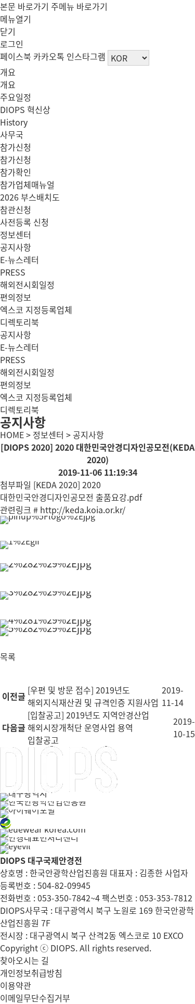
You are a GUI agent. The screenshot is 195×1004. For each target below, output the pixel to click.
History (14, 122)
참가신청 (15, 147)
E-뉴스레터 (19, 259)
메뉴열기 (15, 19)
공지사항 (15, 247)
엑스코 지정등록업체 (36, 309)
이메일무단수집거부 (35, 997)
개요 (8, 72)
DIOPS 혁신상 (25, 109)
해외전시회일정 (27, 284)
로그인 (11, 44)
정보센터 (15, 234)
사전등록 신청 (24, 222)
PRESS (12, 272)
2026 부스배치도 (30, 197)
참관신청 (15, 209)
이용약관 (15, 985)
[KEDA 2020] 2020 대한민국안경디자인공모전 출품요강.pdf (71, 490)
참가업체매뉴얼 (27, 184)
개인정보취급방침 (31, 972)
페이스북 (15, 56)
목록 (8, 656)
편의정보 (15, 297)
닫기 (8, 31)
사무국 (11, 134)
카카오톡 (48, 56)
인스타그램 (86, 56)
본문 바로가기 (24, 6)
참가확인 (15, 172)
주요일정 (15, 97)
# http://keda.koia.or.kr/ (79, 509)
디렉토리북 (19, 322)
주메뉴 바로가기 (79, 6)
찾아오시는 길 (24, 960)
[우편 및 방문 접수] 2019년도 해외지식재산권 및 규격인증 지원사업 (93, 696)
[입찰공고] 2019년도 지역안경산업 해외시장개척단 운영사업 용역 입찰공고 (88, 727)
